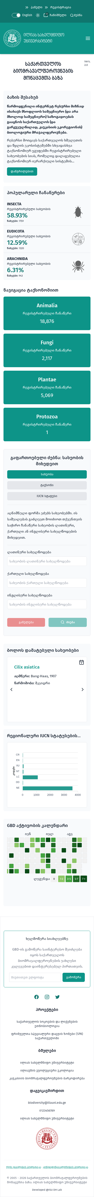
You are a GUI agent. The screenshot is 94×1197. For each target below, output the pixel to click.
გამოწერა (73, 977)
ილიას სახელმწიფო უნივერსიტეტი (47, 1063)
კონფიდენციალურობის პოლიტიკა (65, 1167)
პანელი (36, 7)
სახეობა (47, 474)
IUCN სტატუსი (47, 496)
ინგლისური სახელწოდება (29, 595)
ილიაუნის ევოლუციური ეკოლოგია (47, 1070)
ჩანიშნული (58, 15)
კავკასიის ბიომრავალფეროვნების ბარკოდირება (47, 1078)
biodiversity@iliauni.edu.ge (47, 1103)
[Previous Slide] (11, 689)
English (27, 15)
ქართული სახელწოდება (28, 574)
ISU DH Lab (55, 1189)
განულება (26, 622)
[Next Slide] (82, 689)
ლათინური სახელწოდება (29, 552)
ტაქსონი (47, 485)
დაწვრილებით (22, 171)
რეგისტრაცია (60, 7)
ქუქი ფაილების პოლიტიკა (23, 1167)
